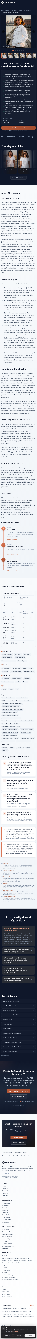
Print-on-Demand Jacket (23, 741)
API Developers (22, 661)
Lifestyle (12, 747)
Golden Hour (20, 747)
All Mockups (5, 1229)
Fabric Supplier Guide (9, 896)
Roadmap (4, 1267)
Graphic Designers (7, 654)
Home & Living (6, 1239)
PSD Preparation (11, 570)
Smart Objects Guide (12, 554)
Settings (19, 1335)
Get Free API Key (19, 1137)
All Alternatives (6, 1270)
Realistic (4, 747)
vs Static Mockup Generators (10, 1279)
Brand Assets (5, 1291)
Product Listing (6, 668)
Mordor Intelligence (8, 870)
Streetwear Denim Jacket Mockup (11, 718)
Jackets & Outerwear (25, 10)
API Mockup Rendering (8, 741)
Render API (5, 1210)
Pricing (4, 1186)
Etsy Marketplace (8, 890)
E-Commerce (5, 678)
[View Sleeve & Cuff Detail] (24, 51)
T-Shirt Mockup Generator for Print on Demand (15, 1258)
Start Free (5, 1195)
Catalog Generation (27, 668)
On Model (4, 750)
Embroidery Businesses (8, 661)
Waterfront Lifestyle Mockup (9, 735)
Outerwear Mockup (26, 732)
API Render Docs (11, 539)
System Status (6, 1294)
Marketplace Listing (29, 671)
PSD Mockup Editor (7, 1191)
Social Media (16, 668)
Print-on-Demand (16, 678)
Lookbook (5, 671)
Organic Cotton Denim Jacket (9, 729)
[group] (18, 627)
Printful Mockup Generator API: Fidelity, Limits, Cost (16, 1311)
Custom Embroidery (7, 681)
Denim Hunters (7, 877)
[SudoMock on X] (3, 1173)
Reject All (7, 1335)
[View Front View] (15, 51)
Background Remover (8, 1246)
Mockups (7, 10)
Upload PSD (5, 1212)
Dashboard (5, 1188)
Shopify (5, 863)
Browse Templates (18, 1142)
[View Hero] (13, 51)
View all (32, 1305)
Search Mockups (7, 1243)
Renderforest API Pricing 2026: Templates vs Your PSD (17, 1308)
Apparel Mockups (7, 1232)
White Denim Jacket (7, 700)
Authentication (6, 1215)
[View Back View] (17, 51)
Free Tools (5, 1248)
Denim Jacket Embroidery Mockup (11, 726)
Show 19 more (5, 1055)
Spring (4, 689)
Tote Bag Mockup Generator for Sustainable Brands (17, 1260)
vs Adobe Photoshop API (9, 1277)
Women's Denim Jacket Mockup (24, 700)
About (3, 1287)
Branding (18, 681)
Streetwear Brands (20, 657)
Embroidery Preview (16, 671)
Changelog (5, 1193)
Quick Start (5, 1208)
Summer (11, 689)
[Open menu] (34, 2)
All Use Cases (6, 1256)
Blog (3, 1265)
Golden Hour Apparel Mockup (10, 738)
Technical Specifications (11, 593)
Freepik (5, 883)
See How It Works (19, 1096)
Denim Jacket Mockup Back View (10, 706)
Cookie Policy (15, 1331)
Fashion (25, 681)
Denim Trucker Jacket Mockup (10, 715)
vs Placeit (4, 1272)
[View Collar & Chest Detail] (22, 51)
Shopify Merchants (7, 657)
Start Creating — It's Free (17, 1091)
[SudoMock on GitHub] (9, 1173)
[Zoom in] (3, 17)
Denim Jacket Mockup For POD (10, 723)
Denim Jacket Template (8, 721)
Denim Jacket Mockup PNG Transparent (12, 709)
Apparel (14, 10)
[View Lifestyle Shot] (19, 51)
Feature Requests (7, 1296)
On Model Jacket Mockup (27, 738)
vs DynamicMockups (8, 1275)
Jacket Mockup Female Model (10, 732)
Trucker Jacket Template (26, 729)
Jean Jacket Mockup (22, 698)
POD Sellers (18, 654)
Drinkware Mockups (7, 1234)
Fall (17, 689)
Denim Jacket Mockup (8, 698)
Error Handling (6, 1217)
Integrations (5, 1222)
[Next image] (33, 31)
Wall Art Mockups (7, 1236)
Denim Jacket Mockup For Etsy (25, 721)
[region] (18, 31)
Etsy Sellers (27, 654)
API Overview (6, 1203)
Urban (28, 747)
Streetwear (27, 678)
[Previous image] (3, 31)
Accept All (29, 1335)
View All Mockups (17, 177)
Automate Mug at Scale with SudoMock (13, 1263)
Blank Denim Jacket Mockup (9, 712)
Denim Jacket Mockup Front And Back (12, 703)
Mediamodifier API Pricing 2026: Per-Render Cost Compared (18, 1316)
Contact (4, 1289)
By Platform (5, 1241)
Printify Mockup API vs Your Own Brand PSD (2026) (16, 1314)
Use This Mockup (17, 128)
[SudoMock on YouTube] (6, 1173)
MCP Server (5, 1205)
